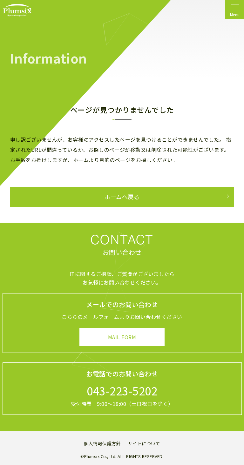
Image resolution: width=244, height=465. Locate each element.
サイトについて (144, 443)
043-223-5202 (122, 390)
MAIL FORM (122, 337)
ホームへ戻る (122, 196)
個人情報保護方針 (102, 443)
